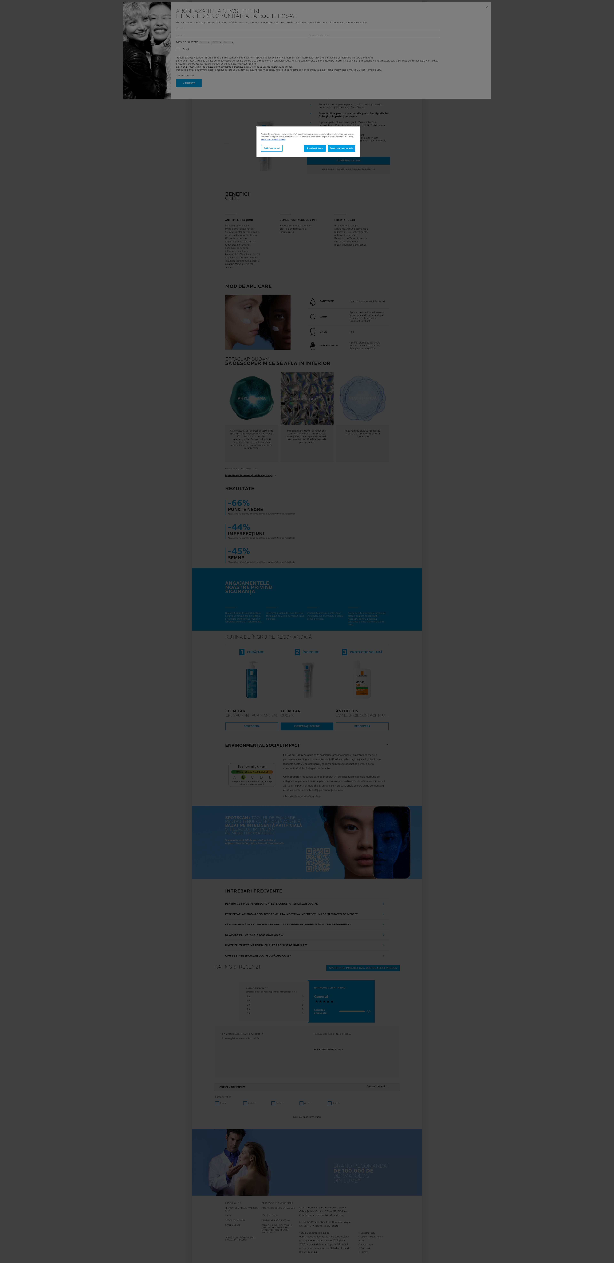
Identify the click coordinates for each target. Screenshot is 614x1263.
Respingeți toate (315, 148)
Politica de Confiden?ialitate (273, 140)
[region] (308, 141)
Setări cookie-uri (272, 148)
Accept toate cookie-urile (342, 148)
